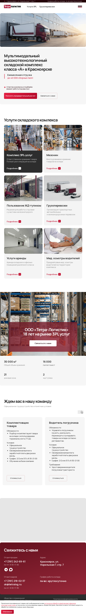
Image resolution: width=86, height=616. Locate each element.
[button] (20, 96)
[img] (80, 6)
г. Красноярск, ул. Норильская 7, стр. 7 (20, 1)
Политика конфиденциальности (65, 599)
